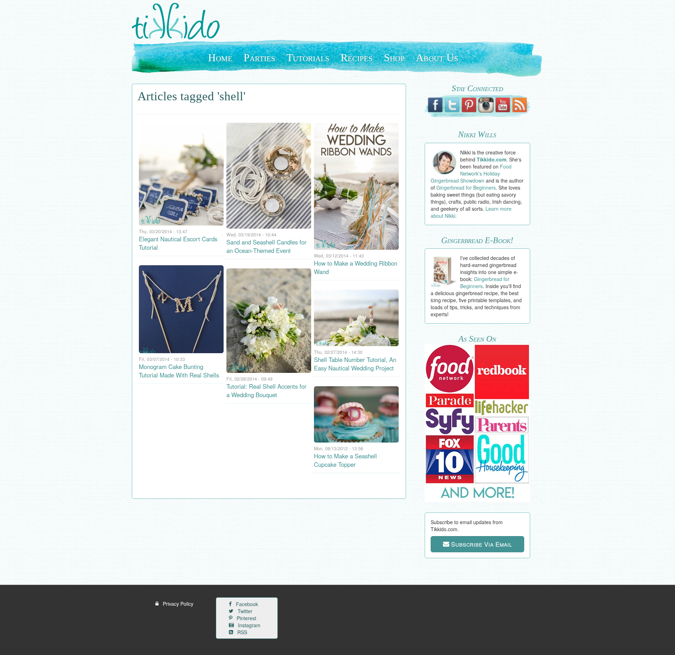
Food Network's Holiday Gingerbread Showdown (471, 173)
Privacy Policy (177, 603)
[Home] (178, 21)
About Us (437, 57)
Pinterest (245, 618)
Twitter (244, 611)
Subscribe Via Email (480, 543)
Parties (259, 57)
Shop (394, 57)
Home (220, 57)
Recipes (357, 57)
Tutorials (308, 57)
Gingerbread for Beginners (466, 187)
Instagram (249, 625)
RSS (241, 632)
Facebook (246, 604)
